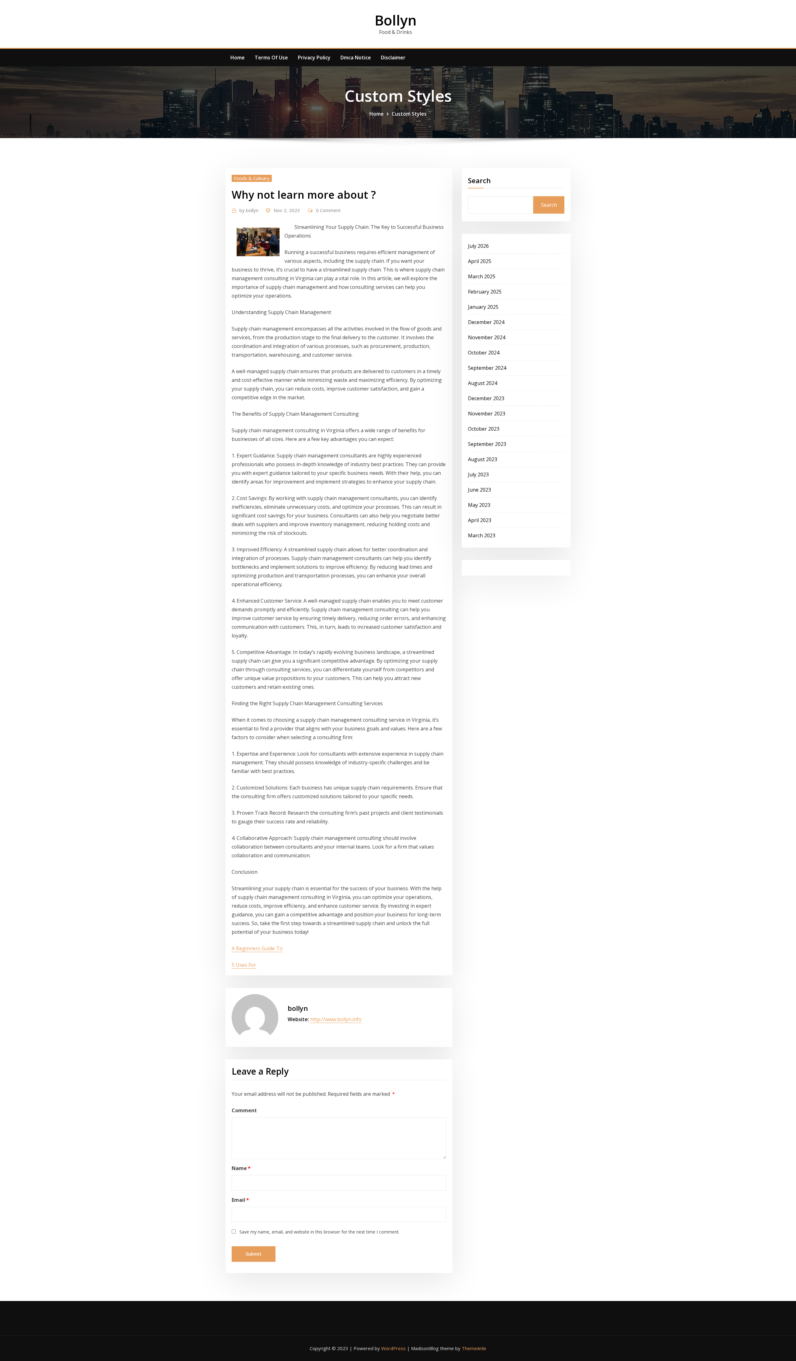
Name (241, 1168)
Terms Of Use (271, 57)
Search (479, 180)
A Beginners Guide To (257, 948)
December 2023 (486, 398)
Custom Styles (409, 113)
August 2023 (482, 459)
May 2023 (479, 505)
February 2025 (485, 291)
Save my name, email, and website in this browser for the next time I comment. (319, 1232)
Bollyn (396, 20)
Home (237, 57)
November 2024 (486, 337)
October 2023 (483, 428)
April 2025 (479, 261)
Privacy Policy (314, 57)
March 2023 (481, 535)
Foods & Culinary (252, 178)
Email (240, 1200)
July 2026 (478, 246)
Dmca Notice (355, 57)
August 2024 (482, 383)
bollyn (248, 210)
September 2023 (487, 444)
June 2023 (479, 489)
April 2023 (479, 520)
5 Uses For (244, 964)
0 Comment (328, 210)
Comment (244, 1110)
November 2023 (486, 413)
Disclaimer (393, 57)
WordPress (393, 1348)
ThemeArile (474, 1348)
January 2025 (483, 306)
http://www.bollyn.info (336, 1019)
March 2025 (481, 276)
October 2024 (483, 352)
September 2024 (487, 367)
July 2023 (478, 474)
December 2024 (486, 322)
